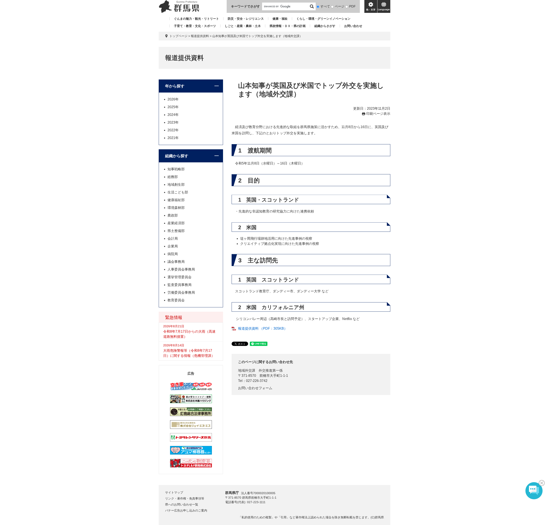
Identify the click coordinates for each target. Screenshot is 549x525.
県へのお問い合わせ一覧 (181, 504)
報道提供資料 (200, 36)
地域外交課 (246, 370)
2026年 (173, 99)
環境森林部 (176, 207)
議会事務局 (176, 261)
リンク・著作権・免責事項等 (184, 498)
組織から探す (176, 156)
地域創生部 (176, 184)
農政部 (172, 215)
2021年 (173, 138)
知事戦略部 (176, 169)
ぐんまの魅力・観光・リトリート (196, 18)
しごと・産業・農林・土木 (243, 25)
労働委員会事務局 (181, 292)
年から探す (174, 86)
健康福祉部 (176, 200)
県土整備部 (176, 231)
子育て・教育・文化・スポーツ (195, 25)
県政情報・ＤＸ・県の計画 (288, 25)
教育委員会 (176, 300)
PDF (352, 6)
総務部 (172, 177)
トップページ (178, 36)
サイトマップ (174, 492)
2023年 (173, 122)
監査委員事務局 (179, 285)
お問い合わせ (353, 25)
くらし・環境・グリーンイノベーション (323, 18)
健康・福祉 (280, 18)
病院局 (172, 254)
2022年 (173, 130)
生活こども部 (177, 192)
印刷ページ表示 (378, 113)
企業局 (172, 246)
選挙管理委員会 (179, 277)
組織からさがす (324, 25)
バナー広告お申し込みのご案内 (186, 510)
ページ (339, 6)
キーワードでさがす (245, 6)
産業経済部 (176, 223)
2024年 (173, 115)
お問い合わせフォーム (255, 388)
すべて (325, 6)
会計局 (172, 238)
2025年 (173, 107)
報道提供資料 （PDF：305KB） (262, 328)
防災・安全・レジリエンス (246, 18)
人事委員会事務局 (181, 269)
